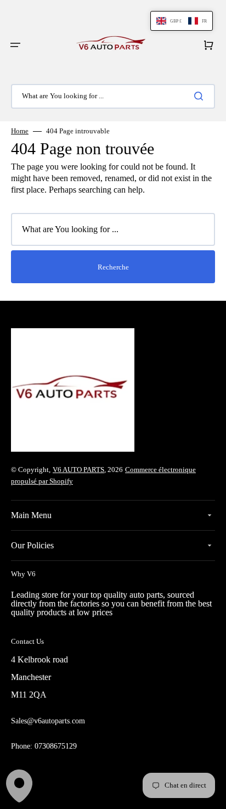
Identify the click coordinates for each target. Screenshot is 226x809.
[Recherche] (201, 96)
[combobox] (113, 96)
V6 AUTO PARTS (78, 469)
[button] (15, 45)
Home (20, 131)
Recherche (113, 267)
